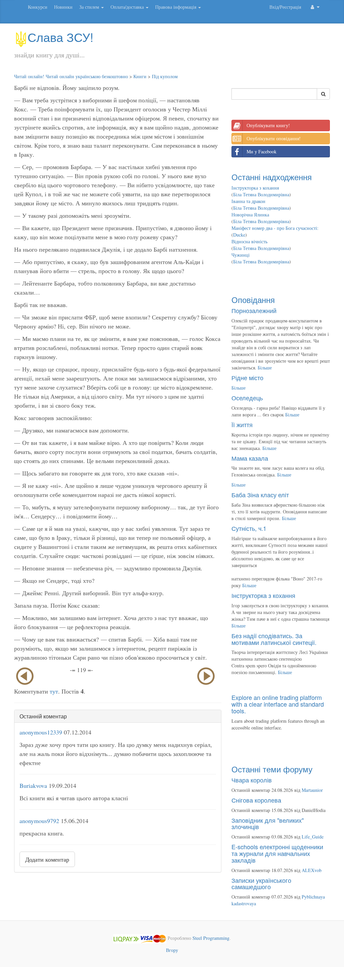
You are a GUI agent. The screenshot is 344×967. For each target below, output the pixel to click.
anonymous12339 (40, 732)
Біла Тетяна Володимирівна (261, 194)
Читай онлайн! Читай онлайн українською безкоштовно (71, 76)
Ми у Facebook (261, 151)
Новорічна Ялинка (250, 214)
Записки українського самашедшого (261, 883)
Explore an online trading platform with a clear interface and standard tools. (277, 704)
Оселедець (247, 397)
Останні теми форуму (271, 769)
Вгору (172, 950)
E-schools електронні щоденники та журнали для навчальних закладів (277, 853)
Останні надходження (271, 177)
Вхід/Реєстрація (285, 7)
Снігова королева (256, 800)
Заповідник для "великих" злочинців (267, 823)
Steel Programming (210, 938)
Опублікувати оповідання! (274, 138)
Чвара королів (251, 779)
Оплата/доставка (128, 7)
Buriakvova (33, 785)
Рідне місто (247, 377)
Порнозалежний (253, 310)
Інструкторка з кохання (255, 188)
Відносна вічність (249, 241)
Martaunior (312, 790)
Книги (139, 76)
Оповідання (253, 299)
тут (54, 691)
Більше (265, 367)
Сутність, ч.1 (248, 528)
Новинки (63, 7)
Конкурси (37, 7)
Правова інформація (176, 7)
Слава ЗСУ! (60, 36)
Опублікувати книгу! (268, 125)
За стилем (89, 7)
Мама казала (249, 458)
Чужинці (240, 255)
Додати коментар (47, 859)
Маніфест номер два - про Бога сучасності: (274, 228)
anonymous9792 (39, 821)
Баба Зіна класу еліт (260, 494)
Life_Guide (313, 836)
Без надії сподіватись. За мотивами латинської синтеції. (273, 639)
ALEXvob (311, 870)
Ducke (239, 235)
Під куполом (165, 76)
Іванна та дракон (248, 201)
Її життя (242, 424)
